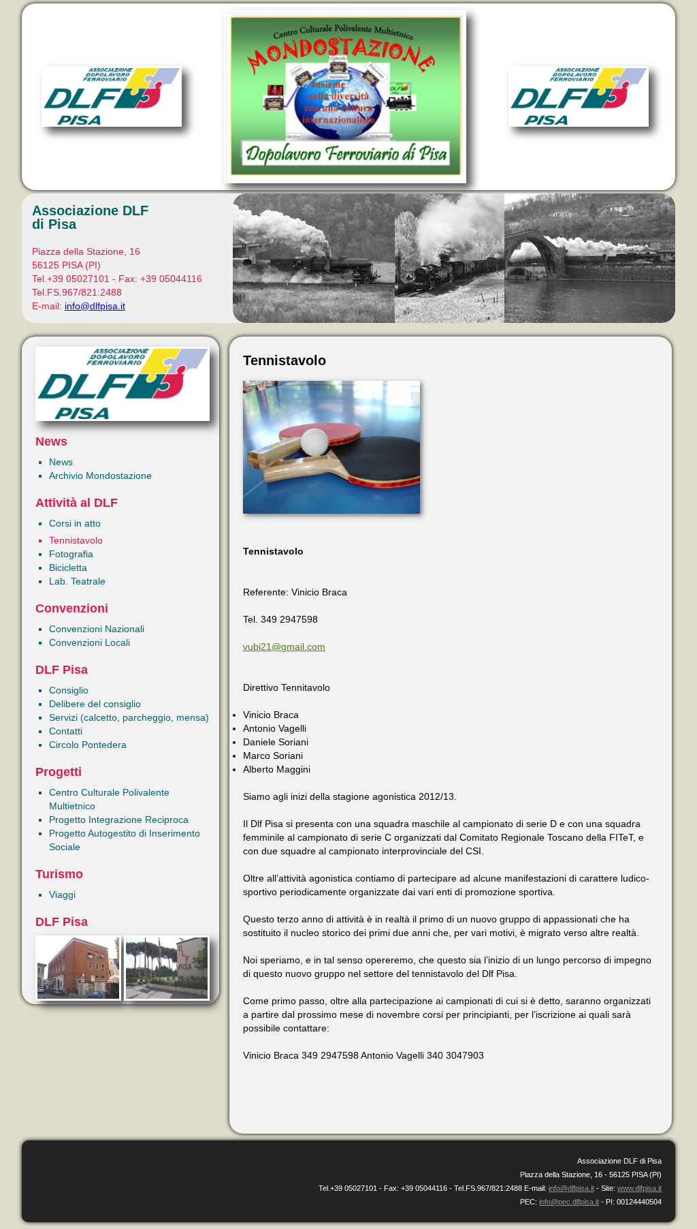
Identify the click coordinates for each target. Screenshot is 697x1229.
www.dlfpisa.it (639, 1188)
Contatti (65, 731)
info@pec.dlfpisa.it (569, 1202)
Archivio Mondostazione (100, 475)
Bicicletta (68, 567)
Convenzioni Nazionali (96, 628)
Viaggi (62, 894)
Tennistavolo (76, 540)
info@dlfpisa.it (95, 305)
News (61, 461)
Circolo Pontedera (88, 744)
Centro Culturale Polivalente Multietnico (109, 799)
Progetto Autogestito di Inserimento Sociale (124, 840)
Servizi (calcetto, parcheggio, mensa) (129, 717)
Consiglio (68, 690)
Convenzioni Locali (89, 642)
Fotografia (71, 553)
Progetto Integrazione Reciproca (119, 819)
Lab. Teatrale (77, 581)
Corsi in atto (75, 523)
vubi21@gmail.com (284, 646)
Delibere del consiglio (95, 703)
